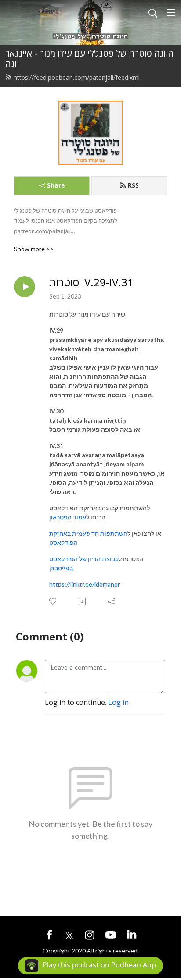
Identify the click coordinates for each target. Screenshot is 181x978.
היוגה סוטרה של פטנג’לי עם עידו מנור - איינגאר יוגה (89, 58)
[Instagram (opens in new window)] (89, 934)
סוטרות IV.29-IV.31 (91, 282)
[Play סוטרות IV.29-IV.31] (24, 286)
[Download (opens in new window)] (83, 601)
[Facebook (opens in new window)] (49, 934)
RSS (133, 185)
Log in (118, 702)
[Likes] (53, 601)
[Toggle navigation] (171, 12)
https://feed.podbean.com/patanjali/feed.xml (77, 77)
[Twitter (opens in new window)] (69, 934)
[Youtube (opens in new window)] (110, 934)
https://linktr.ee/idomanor (84, 584)
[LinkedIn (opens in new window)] (132, 934)
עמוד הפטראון (67, 517)
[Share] (112, 601)
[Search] (153, 12)
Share (56, 185)
